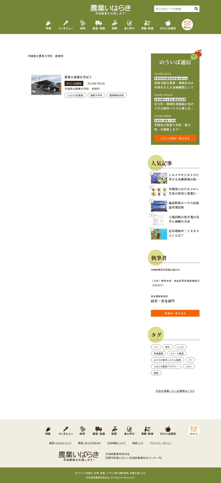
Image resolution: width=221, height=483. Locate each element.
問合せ (187, 27)
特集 (48, 28)
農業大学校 (96, 95)
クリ (190, 360)
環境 (114, 28)
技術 (83, 28)
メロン (189, 366)
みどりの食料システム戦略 (167, 360)
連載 (156, 372)
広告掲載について (116, 442)
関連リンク (137, 442)
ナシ (156, 347)
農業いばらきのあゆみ (89, 442)
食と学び (129, 28)
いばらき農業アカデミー (166, 366)
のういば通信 (168, 28)
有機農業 (158, 353)
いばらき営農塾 (75, 95)
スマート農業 (177, 353)
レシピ (180, 347)
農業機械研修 (117, 95)
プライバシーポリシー (161, 442)
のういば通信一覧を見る (175, 138)
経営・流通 (99, 28)
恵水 (167, 347)
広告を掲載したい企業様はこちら (175, 391)
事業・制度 (147, 28)
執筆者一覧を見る (175, 313)
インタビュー (65, 28)
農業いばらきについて (60, 442)
